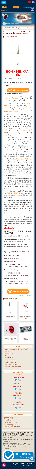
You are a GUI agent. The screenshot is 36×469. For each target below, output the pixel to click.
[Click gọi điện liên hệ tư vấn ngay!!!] (4, 465)
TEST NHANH (9, 358)
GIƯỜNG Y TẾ (9, 353)
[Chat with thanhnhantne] (18, 381)
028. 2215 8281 (18, 405)
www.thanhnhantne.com (11, 258)
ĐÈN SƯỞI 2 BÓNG (26, 339)
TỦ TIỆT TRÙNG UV (10, 360)
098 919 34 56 (18, 377)
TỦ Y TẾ (7, 351)
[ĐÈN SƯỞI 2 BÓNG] (25, 329)
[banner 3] (18, 19)
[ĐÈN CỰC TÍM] (10, 308)
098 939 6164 (18, 387)
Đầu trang (29, 296)
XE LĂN (7, 355)
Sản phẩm (13, 32)
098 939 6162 (18, 396)
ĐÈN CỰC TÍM (10, 317)
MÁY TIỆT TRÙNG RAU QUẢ (13, 366)
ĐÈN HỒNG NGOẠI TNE (26, 317)
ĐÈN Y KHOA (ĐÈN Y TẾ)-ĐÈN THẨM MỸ (16, 349)
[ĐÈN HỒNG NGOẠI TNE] (25, 308)
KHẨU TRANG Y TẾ (10, 362)
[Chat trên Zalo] (31, 459)
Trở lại (22, 296)
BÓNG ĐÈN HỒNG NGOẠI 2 (10, 339)
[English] (32, 1)
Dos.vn (32, 466)
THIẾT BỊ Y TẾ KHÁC (11, 364)
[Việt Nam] (29, 1)
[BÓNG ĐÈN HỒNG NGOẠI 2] (10, 329)
